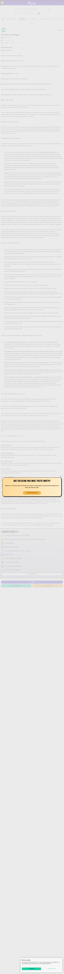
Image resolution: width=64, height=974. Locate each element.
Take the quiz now (32, 493)
